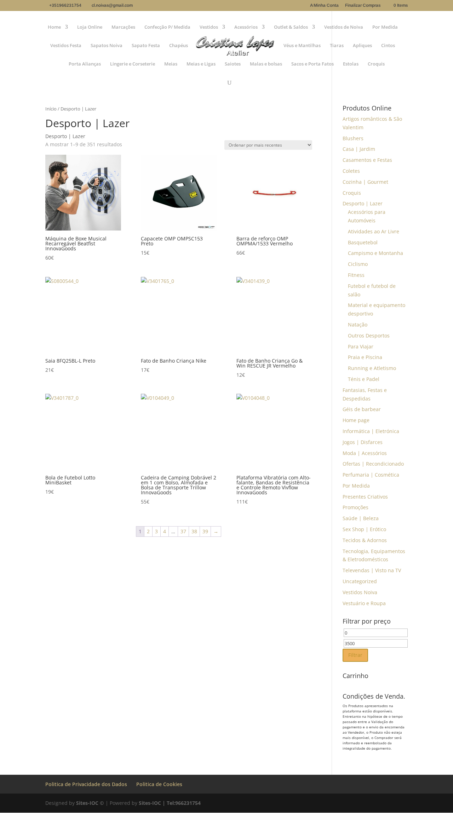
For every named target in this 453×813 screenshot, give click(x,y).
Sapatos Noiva (106, 46)
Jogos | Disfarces (363, 442)
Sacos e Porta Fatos (312, 64)
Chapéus (178, 46)
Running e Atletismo (372, 368)
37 (183, 531)
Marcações (123, 27)
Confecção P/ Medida (167, 27)
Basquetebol (363, 242)
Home (54, 27)
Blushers (353, 138)
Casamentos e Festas (367, 160)
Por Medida (385, 27)
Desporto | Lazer (363, 203)
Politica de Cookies (159, 784)
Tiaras (337, 46)
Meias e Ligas (201, 64)
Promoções (355, 507)
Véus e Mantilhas (302, 46)
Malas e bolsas (266, 64)
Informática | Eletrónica (371, 431)
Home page (356, 420)
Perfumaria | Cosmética (371, 474)
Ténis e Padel (363, 379)
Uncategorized (360, 581)
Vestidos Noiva (360, 592)
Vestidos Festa (65, 46)
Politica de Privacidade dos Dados (86, 784)
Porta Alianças (85, 64)
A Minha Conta (324, 5)
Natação (357, 324)
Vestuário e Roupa (364, 603)
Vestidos (209, 27)
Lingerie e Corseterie (132, 64)
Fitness (356, 275)
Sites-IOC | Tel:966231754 (170, 803)
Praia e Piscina (365, 357)
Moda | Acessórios (365, 453)
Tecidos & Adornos (365, 540)
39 (205, 531)
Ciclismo (358, 264)
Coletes (351, 170)
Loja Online (89, 27)
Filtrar (355, 655)
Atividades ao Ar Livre (373, 231)
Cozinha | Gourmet (365, 181)
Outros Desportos (369, 335)
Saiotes (233, 64)
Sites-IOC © (90, 803)
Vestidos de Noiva (343, 27)
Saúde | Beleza (361, 518)
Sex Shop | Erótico (364, 529)
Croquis (376, 64)
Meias (170, 64)
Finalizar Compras (362, 5)
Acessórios (246, 27)
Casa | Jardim (359, 149)
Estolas (351, 64)
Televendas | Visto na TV (372, 570)
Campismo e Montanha (375, 253)
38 (194, 531)
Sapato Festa (146, 46)
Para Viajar (360, 346)
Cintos (388, 46)
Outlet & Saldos (291, 27)
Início (51, 109)
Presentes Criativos (365, 496)
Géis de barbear (362, 409)
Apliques (362, 46)
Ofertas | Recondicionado (373, 463)
